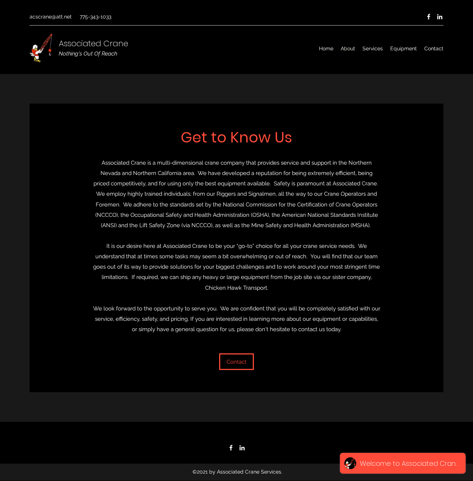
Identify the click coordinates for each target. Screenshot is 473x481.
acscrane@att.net (51, 17)
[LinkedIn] (439, 16)
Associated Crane (93, 43)
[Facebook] (428, 16)
